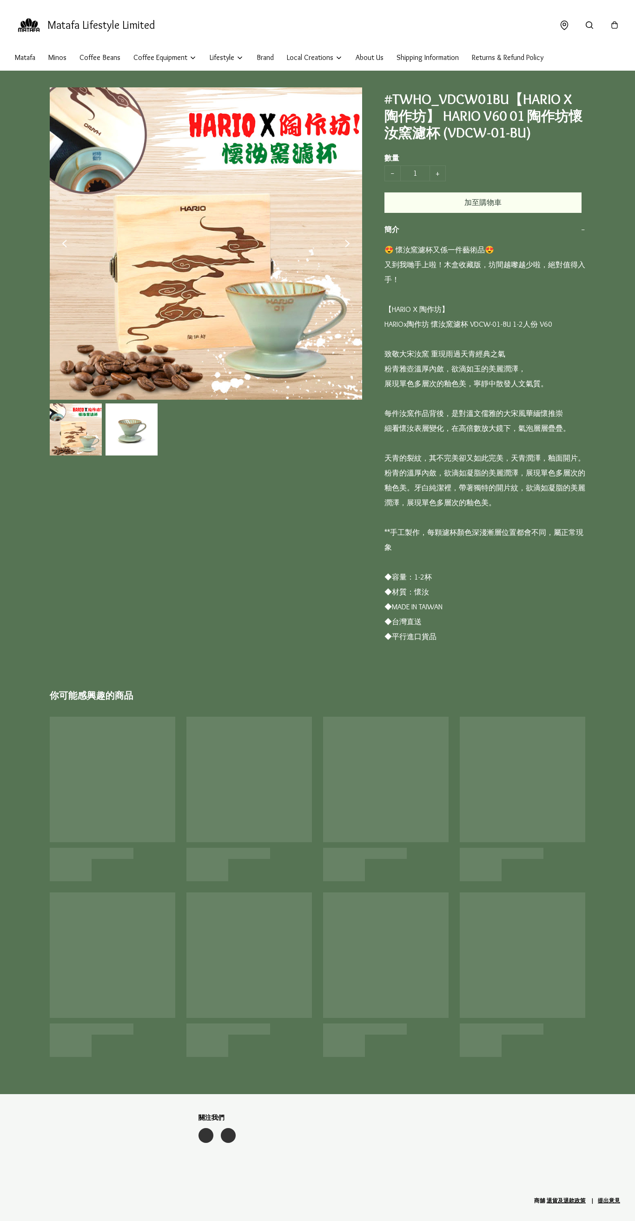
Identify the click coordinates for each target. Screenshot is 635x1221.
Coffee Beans (99, 57)
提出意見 (609, 1200)
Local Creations (310, 57)
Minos (57, 57)
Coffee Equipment (160, 57)
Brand (265, 57)
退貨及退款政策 (566, 1200)
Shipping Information (428, 57)
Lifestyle (222, 57)
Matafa (25, 57)
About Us (370, 57)
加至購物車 (483, 202)
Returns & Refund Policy (507, 57)
